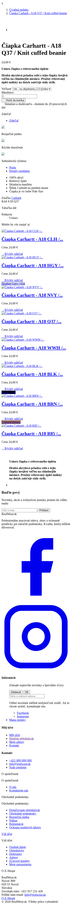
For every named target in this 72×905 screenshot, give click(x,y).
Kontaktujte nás (18, 790)
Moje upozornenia (20, 864)
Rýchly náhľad (12, 253)
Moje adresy (16, 742)
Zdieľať (14, 120)
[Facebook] (36, 600)
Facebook (23, 713)
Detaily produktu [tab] (19, 171)
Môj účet (14, 735)
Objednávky (16, 850)
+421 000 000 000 (20, 760)
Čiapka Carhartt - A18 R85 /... (31, 433)
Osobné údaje (17, 847)
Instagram (23, 716)
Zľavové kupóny (19, 860)
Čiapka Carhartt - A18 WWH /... (34, 347)
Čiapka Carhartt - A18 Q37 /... (31, 321)
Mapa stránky (17, 719)
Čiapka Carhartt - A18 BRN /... (32, 404)
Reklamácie (16, 824)
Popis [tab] (12, 167)
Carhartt (16, 198)
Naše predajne (17, 767)
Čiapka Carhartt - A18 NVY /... (32, 295)
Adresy (13, 857)
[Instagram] (36, 670)
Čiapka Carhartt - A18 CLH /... (32, 239)
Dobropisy (15, 854)
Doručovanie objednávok (24, 810)
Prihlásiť (44, 510)
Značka (6, 198)
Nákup (13, 820)
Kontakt (14, 745)
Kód (4, 201)
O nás (12, 787)
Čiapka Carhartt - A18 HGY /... (33, 265)
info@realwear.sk (20, 764)
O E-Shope (8, 898)
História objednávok (21, 738)
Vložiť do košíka (13, 100)
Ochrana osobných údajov (25, 827)
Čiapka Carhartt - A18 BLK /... (32, 374)
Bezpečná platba (19, 817)
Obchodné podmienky (22, 813)
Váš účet (7, 834)
